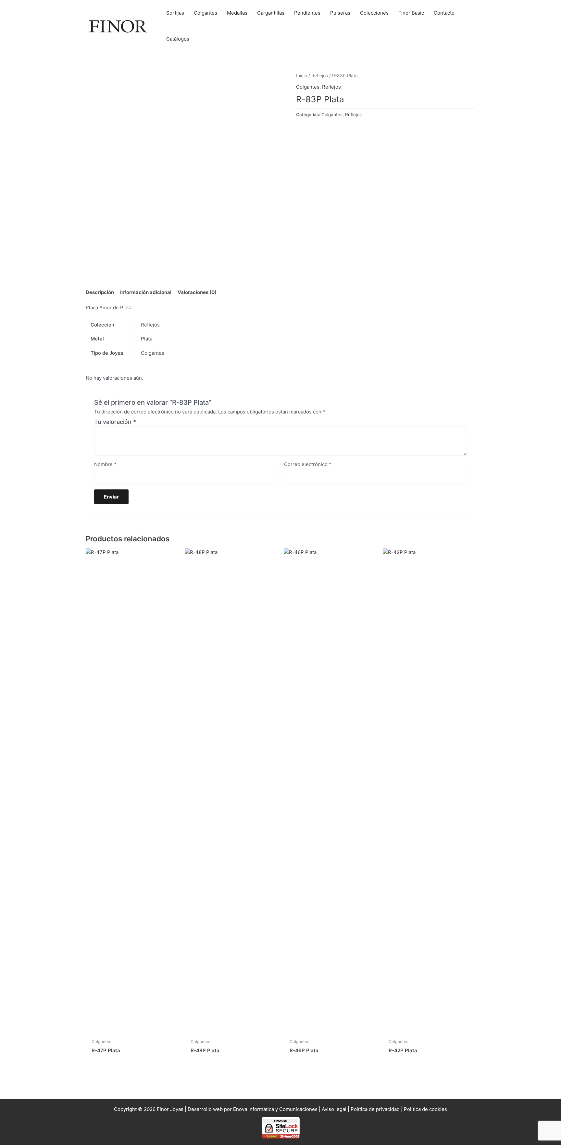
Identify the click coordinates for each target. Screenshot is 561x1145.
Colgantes (307, 87)
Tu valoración (115, 421)
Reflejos (319, 75)
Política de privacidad (375, 1109)
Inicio (301, 75)
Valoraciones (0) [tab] (197, 292)
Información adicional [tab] (145, 292)
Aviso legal (334, 1109)
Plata (146, 339)
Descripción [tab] (100, 292)
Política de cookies (425, 1109)
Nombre (105, 464)
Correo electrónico (307, 464)
